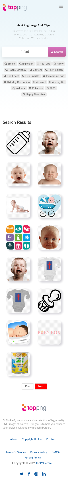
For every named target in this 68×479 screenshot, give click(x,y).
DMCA (55, 452)
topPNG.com (43, 463)
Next (41, 386)
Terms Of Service (16, 452)
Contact (50, 439)
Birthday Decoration (18, 82)
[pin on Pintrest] (25, 135)
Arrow (59, 63)
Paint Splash (55, 69)
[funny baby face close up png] (49, 237)
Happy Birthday (17, 69)
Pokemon (37, 88)
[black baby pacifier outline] (49, 300)
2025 (52, 88)
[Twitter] (21, 474)
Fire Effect (12, 75)
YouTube (44, 63)
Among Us (58, 82)
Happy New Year (35, 94)
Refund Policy (32, 457)
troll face (20, 88)
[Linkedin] (44, 474)
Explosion (27, 63)
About (13, 439)
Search (58, 51)
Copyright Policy (32, 439)
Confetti (37, 69)
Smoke (11, 63)
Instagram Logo (54, 75)
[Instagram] (36, 474)
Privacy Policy (38, 452)
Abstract (41, 82)
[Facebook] (29, 474)
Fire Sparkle (32, 75)
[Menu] (61, 6)
